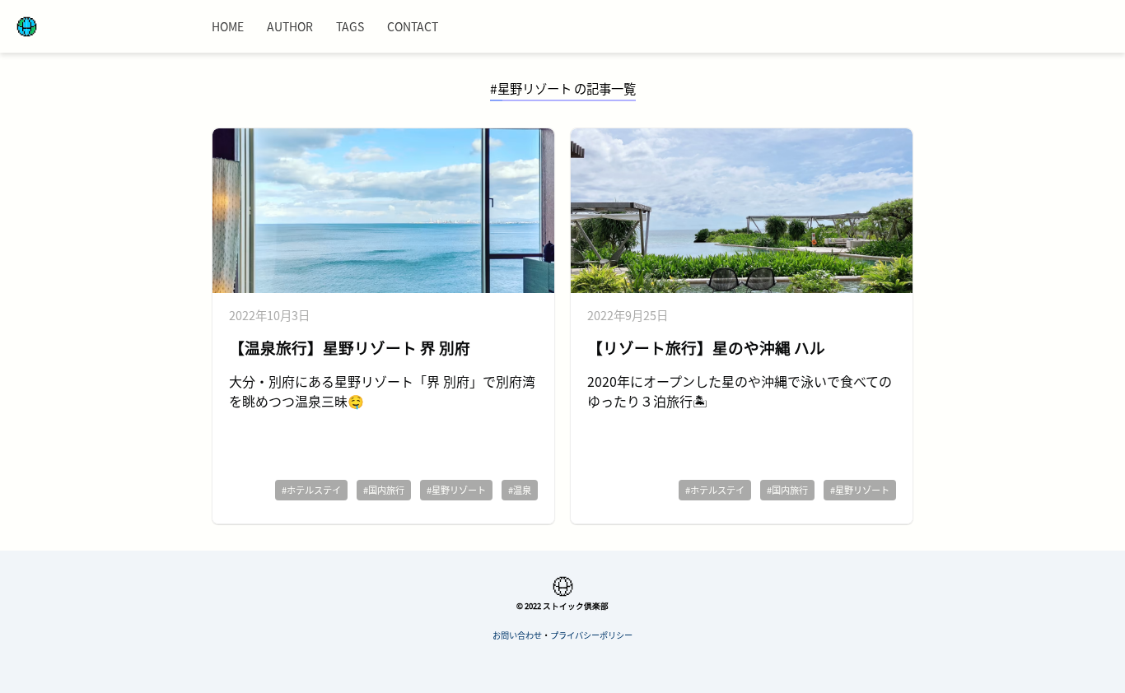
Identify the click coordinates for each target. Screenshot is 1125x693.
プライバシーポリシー (591, 635)
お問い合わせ (517, 635)
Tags (350, 26)
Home (228, 26)
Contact (412, 26)
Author (290, 26)
